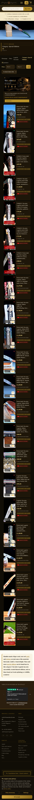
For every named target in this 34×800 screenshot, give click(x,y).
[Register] (26, 2)
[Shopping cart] (30, 2)
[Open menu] (22, 2)
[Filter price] (28, 67)
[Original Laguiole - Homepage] (9, 3)
